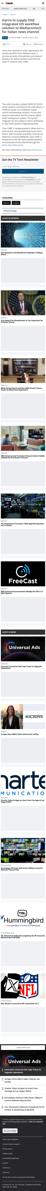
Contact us (6, 1168)
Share (7, 44)
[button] (2, 3)
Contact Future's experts (11, 1144)
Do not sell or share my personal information (19, 1177)
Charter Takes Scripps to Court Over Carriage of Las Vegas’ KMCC (21, 1089)
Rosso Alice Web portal (12, 145)
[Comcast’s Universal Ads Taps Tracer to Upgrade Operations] (23, 1063)
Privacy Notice (30, 179)
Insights (5, 14)
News (5, 38)
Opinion (13, 14)
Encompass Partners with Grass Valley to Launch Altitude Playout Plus (23, 1099)
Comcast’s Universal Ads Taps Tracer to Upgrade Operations (22, 1071)
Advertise (6, 1172)
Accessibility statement (11, 1158)
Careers (5, 1163)
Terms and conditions (10, 1139)
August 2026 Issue (20, 9)
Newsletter (39, 44)
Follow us (28, 44)
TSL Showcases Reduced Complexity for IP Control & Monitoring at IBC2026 (24, 1108)
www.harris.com (34, 150)
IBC (34, 9)
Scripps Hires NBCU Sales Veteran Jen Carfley (22, 1080)
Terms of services (27, 177)
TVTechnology (16, 37)
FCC (43, 9)
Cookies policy (8, 1153)
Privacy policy (7, 1149)
